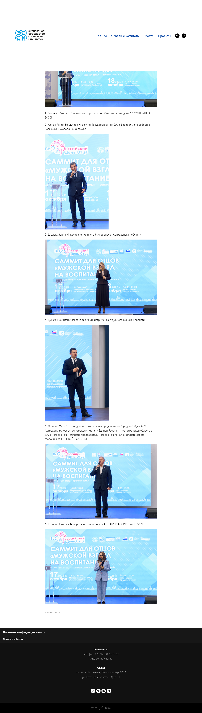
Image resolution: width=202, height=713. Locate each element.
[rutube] (184, 35)
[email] (103, 691)
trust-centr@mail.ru (101, 658)
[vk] (177, 35)
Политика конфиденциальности (24, 632)
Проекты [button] (164, 36)
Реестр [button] (148, 36)
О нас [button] (102, 36)
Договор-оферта (13, 638)
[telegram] (109, 691)
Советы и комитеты (125, 36)
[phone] (98, 691)
